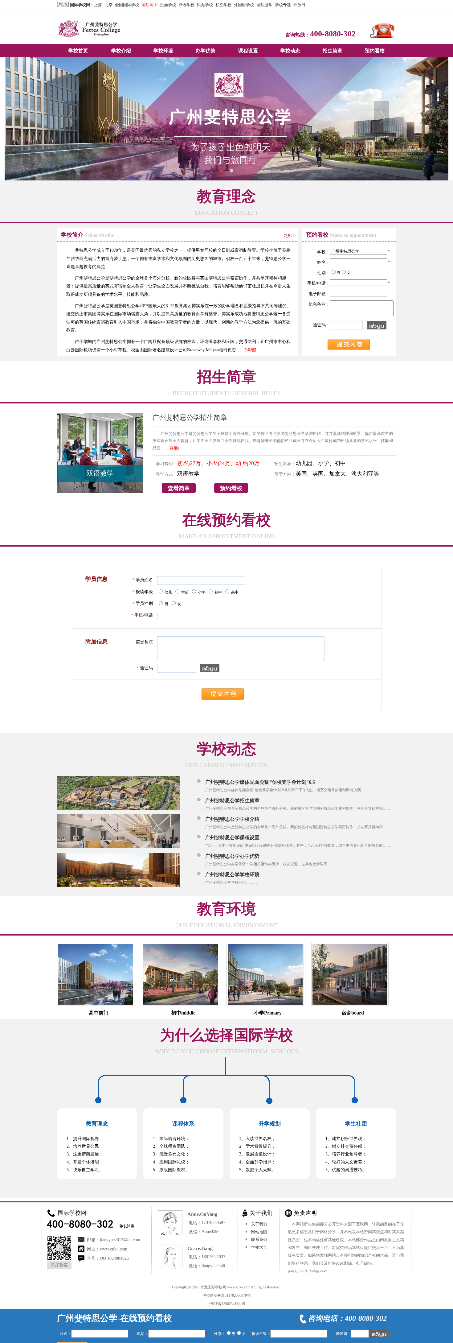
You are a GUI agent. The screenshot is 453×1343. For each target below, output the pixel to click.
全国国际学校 (127, 4)
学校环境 (163, 50)
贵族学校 (168, 4)
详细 (250, 350)
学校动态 (290, 50)
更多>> (289, 235)
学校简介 (72, 235)
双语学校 (186, 4)
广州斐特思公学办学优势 (232, 856)
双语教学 (100, 473)
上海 (98, 4)
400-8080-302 (333, 33)
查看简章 (179, 488)
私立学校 (223, 4)
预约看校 (375, 50)
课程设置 (248, 50)
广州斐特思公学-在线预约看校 (114, 1318)
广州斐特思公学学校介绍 (232, 819)
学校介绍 (121, 50)
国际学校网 (80, 4)
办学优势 (205, 50)
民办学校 (205, 4)
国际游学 (264, 4)
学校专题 (283, 4)
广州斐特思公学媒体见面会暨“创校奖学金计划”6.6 (260, 782)
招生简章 (332, 50)
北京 (108, 4)
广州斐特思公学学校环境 (232, 874)
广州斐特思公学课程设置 (232, 837)
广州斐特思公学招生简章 (190, 417)
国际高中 (149, 4)
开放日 (299, 4)
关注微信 (59, 1264)
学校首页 (78, 50)
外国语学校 (244, 4)
